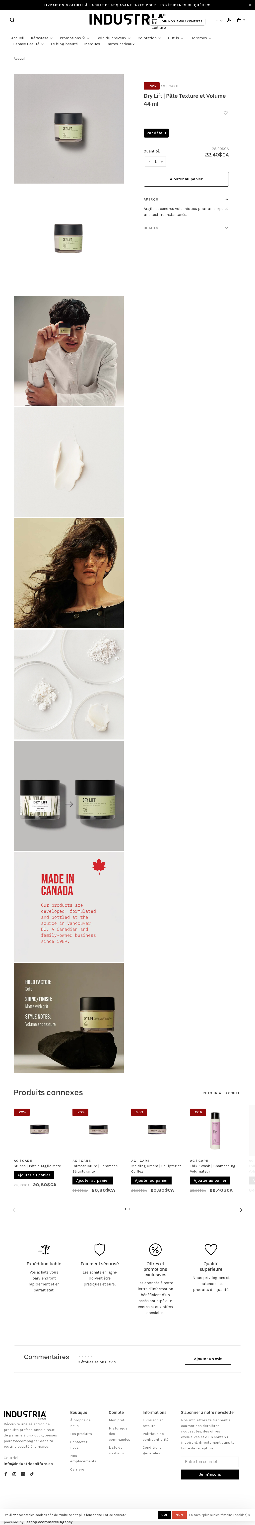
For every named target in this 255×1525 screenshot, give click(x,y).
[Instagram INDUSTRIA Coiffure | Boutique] (14, 1474)
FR (215, 21)
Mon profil (118, 1420)
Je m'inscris (210, 1474)
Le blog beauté (64, 44)
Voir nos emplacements (181, 21)
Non (179, 1515)
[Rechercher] (13, 21)
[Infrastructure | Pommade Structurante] (98, 1130)
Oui (164, 1515)
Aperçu (151, 199)
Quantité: (152, 151)
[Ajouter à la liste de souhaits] (226, 113)
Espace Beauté (26, 44)
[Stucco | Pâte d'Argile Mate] (39, 1130)
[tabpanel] (39, 1150)
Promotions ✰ (73, 38)
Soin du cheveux (111, 38)
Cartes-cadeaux (120, 44)
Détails (151, 228)
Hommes (199, 38)
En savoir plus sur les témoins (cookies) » (219, 1515)
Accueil (17, 38)
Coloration (147, 38)
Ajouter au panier (186, 179)
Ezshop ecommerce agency (48, 1522)
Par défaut (156, 133)
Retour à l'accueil (222, 1093)
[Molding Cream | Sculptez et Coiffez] (157, 1130)
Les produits (81, 1433)
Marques (92, 44)
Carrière (77, 1469)
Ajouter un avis (208, 1358)
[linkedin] (23, 1474)
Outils (173, 38)
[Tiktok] (32, 1474)
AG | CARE (169, 86)
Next (241, 1209)
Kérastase (39, 38)
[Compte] (230, 21)
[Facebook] (5, 1474)
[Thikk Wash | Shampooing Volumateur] (215, 1130)
